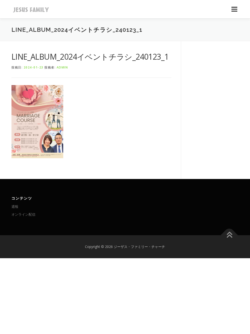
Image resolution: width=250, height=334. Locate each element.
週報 (14, 206)
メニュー (234, 9)
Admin (62, 67)
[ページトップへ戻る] (229, 235)
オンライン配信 (23, 214)
